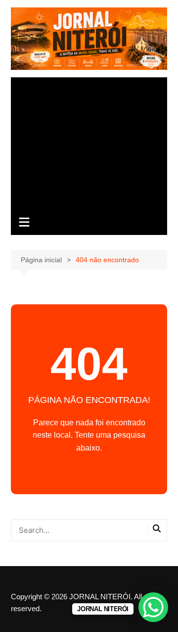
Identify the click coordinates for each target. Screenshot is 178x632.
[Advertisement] (89, 144)
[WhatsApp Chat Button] (153, 607)
